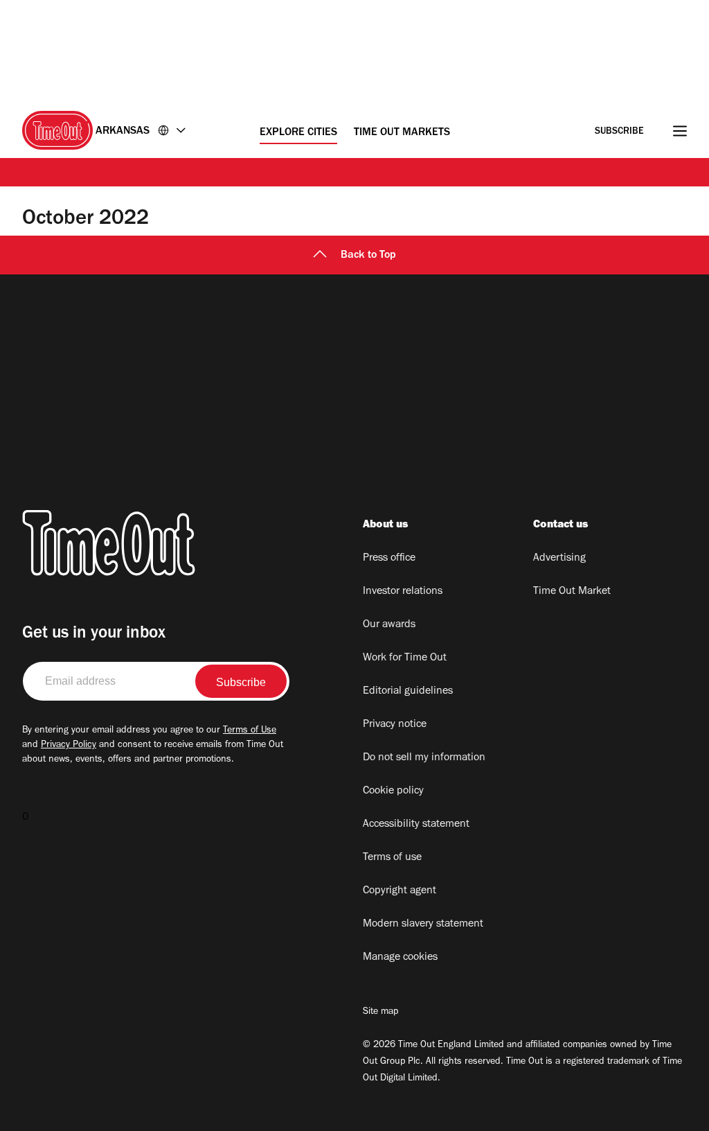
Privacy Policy (68, 746)
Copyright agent (399, 891)
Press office (389, 558)
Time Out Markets (402, 133)
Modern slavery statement (423, 924)
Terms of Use (249, 731)
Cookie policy (393, 791)
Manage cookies (400, 957)
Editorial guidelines (408, 691)
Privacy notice (395, 724)
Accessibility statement (416, 824)
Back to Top (368, 255)
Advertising (559, 558)
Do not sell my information (424, 758)
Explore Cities (298, 133)
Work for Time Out (405, 658)
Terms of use (392, 857)
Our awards (389, 625)
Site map (380, 1012)
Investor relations (402, 591)
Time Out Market (572, 591)
